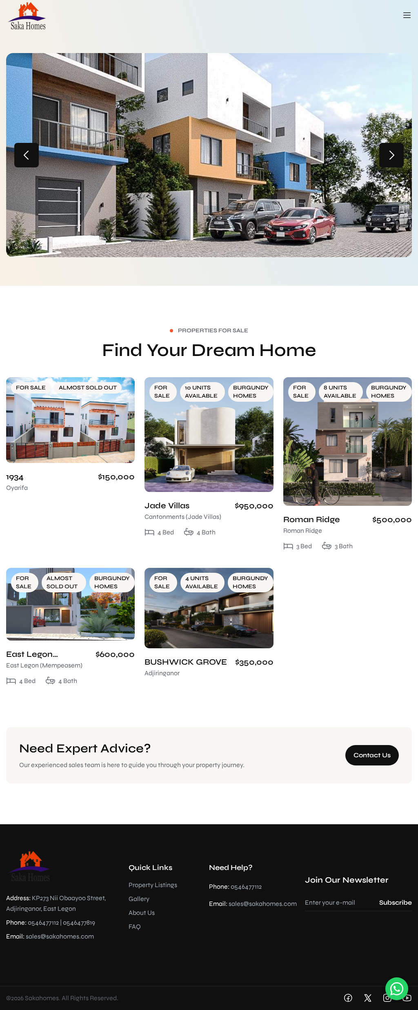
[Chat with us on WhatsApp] (396, 988)
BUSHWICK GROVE (186, 662)
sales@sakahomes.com (60, 936)
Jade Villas (167, 506)
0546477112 (43, 922)
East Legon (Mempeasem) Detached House (41, 654)
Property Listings (153, 885)
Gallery (139, 899)
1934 (15, 477)
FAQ (135, 926)
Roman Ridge (311, 519)
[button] (26, 155)
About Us (142, 913)
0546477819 (79, 922)
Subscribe (395, 902)
